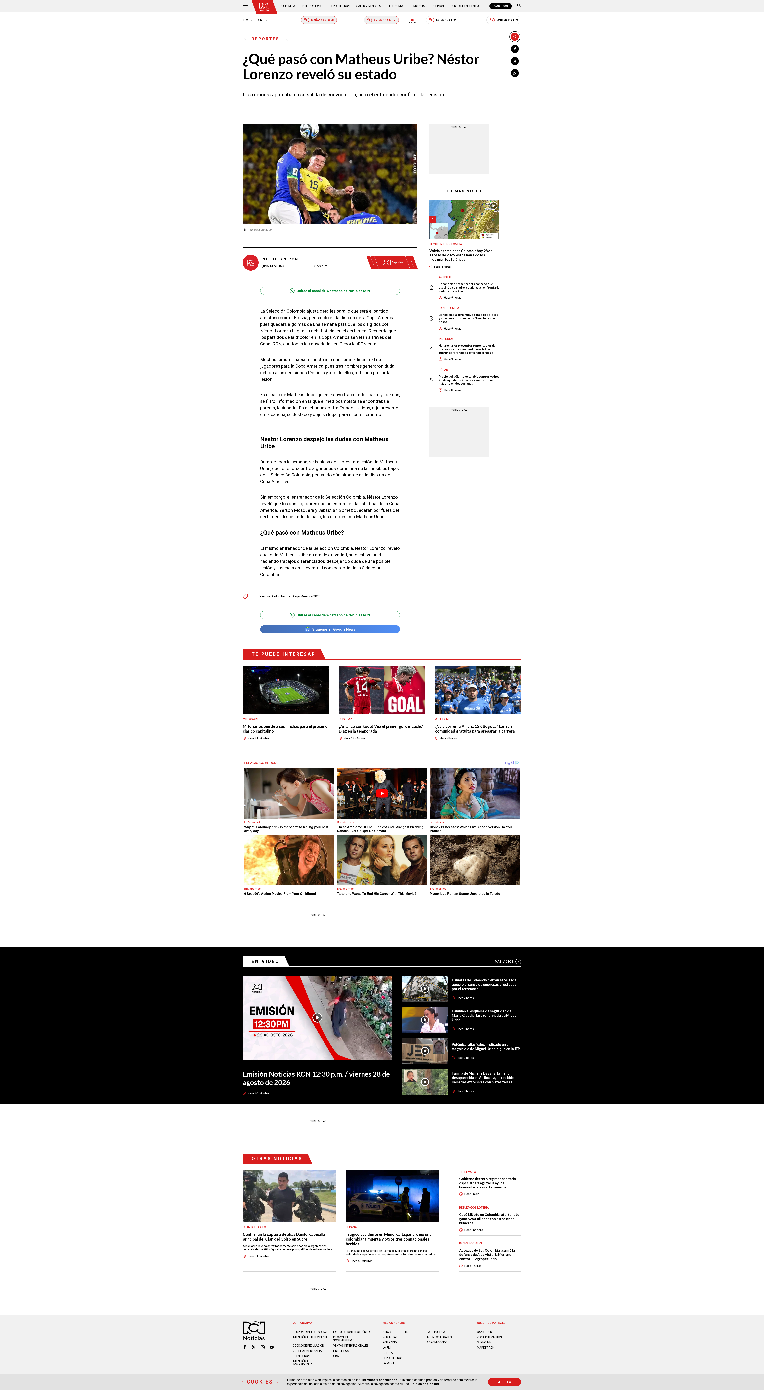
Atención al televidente (310, 1337)
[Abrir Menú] (245, 6)
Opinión (438, 6)
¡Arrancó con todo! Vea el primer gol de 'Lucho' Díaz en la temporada (381, 728)
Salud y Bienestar (369, 6)
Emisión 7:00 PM (446, 20)
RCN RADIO (390, 1342)
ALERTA (388, 1352)
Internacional (312, 6)
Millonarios (252, 719)
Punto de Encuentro (465, 6)
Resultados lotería (474, 1207)
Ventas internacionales (351, 1345)
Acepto (504, 1382)
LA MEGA (388, 1363)
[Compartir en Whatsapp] (515, 73)
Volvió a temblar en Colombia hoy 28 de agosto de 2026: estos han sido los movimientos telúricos (460, 255)
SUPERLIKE (484, 1342)
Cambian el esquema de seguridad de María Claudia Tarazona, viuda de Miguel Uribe (484, 1015)
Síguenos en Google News (333, 629)
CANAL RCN (500, 6)
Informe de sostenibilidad (344, 1339)
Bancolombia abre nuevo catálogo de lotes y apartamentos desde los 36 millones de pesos (468, 318)
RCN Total (390, 1337)
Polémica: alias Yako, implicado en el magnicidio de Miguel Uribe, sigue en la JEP (486, 1046)
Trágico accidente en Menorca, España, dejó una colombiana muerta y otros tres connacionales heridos (389, 1239)
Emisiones (256, 20)
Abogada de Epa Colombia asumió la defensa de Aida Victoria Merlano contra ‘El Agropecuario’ (487, 1254)
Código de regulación (308, 1345)
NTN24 (387, 1332)
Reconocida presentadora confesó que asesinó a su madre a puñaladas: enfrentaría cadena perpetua (469, 287)
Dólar (443, 369)
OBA (336, 1356)
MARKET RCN (485, 1347)
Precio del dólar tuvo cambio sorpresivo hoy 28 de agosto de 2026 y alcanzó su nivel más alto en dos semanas (469, 379)
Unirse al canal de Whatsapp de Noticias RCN (333, 291)
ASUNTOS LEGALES (439, 1337)
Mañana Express (322, 20)
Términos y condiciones (379, 1380)
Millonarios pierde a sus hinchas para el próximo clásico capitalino (285, 728)
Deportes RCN (340, 6)
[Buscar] (519, 6)
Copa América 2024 (307, 596)
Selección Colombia (271, 596)
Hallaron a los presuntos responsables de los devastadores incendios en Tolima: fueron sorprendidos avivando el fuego (467, 348)
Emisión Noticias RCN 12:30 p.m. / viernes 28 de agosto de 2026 (316, 1078)
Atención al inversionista (303, 1363)
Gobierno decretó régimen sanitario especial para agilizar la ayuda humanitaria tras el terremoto (487, 1183)
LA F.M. (387, 1347)
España (351, 1227)
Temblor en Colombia (445, 244)
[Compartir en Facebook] (515, 49)
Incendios (446, 338)
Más (504, 961)
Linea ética (341, 1350)
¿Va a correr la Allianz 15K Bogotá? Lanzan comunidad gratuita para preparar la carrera (475, 728)
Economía (396, 6)
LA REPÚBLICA (436, 1332)
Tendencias (418, 6)
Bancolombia (449, 308)
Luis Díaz (345, 719)
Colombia (288, 6)
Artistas (445, 277)
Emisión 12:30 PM (385, 20)
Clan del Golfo (254, 1227)
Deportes (266, 39)
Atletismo (443, 719)
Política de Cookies (425, 1384)
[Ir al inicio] (264, 7)
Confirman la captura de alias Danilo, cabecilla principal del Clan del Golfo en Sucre (284, 1236)
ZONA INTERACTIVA (490, 1337)
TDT (407, 1332)
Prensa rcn (301, 1356)
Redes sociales (470, 1243)
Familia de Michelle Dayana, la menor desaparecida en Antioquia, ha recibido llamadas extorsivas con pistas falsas (483, 1077)
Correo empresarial (308, 1350)
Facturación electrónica (351, 1332)
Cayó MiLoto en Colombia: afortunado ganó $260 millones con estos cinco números (489, 1218)
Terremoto (467, 1172)
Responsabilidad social (310, 1332)
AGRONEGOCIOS (437, 1342)
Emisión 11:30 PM (507, 20)
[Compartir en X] (515, 61)
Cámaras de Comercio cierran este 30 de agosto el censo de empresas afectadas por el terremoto (484, 984)
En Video (266, 961)
